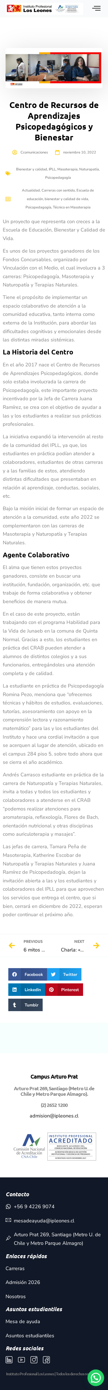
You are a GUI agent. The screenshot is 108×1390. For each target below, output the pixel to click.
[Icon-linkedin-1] (9, 1359)
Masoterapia (67, 169)
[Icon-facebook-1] (46, 1359)
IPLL (52, 169)
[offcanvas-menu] (96, 9)
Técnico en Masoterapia (72, 207)
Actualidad (31, 190)
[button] (27, 974)
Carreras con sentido (58, 190)
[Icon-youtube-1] (21, 1359)
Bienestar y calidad (31, 169)
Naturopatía (89, 169)
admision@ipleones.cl (54, 1115)
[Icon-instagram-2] (33, 1359)
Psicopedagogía (58, 177)
